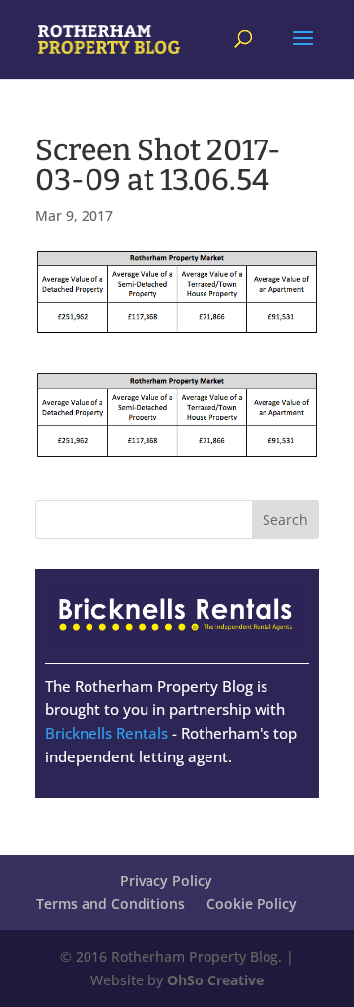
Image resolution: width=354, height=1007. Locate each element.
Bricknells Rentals (106, 733)
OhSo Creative (215, 980)
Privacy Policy (166, 880)
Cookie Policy (251, 903)
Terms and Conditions (110, 903)
